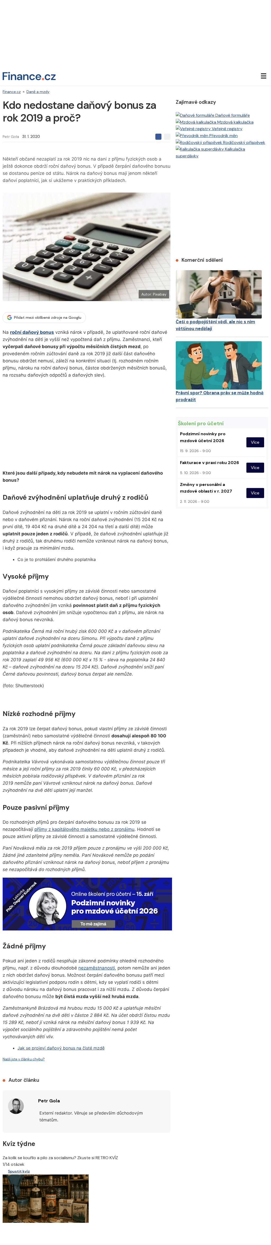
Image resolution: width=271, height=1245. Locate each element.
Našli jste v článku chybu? (24, 1059)
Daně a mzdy (37, 91)
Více (255, 442)
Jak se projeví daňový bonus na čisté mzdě (61, 1048)
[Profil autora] (16, 1106)
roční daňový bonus (32, 332)
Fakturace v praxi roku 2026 (209, 462)
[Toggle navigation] (263, 76)
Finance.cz (12, 91)
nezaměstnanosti (96, 968)
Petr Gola (11, 136)
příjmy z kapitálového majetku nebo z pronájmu (84, 829)
